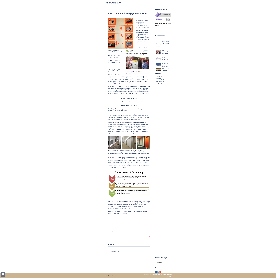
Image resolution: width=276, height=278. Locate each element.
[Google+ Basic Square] (160, 272)
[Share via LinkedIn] (115, 231)
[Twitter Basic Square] (158, 272)
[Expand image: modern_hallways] (143, 142)
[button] (169, 3)
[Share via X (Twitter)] (112, 231)
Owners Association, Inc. (112, 3)
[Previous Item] (157, 16)
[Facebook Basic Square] (156, 272)
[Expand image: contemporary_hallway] (129, 142)
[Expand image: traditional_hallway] (114, 142)
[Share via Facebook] (108, 231)
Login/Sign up (109, 275)
